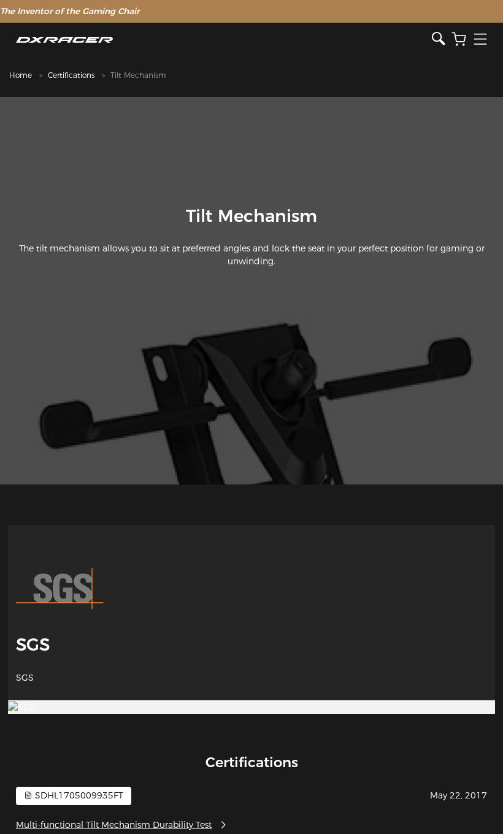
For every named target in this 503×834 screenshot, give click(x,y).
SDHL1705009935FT (78, 795)
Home (20, 75)
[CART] (458, 39)
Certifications (71, 75)
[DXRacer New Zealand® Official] (223, 39)
